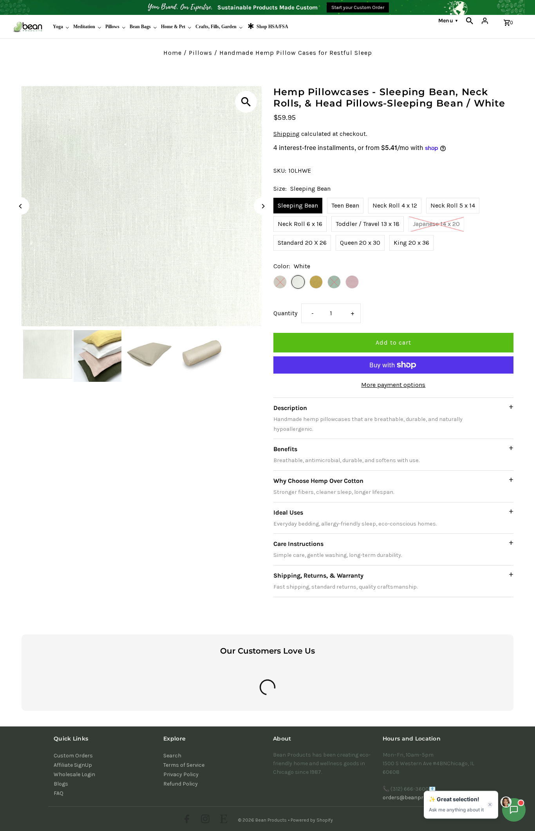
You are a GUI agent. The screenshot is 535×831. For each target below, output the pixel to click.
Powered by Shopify (312, 820)
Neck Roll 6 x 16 (300, 224)
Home (172, 52)
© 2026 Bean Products (263, 820)
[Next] (262, 206)
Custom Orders (73, 755)
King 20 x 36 (411, 242)
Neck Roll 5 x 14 (452, 205)
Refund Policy (180, 783)
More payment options (393, 384)
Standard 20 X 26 (302, 242)
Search (172, 755)
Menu (447, 20)
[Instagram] (204, 820)
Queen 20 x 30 (360, 242)
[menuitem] (61, 27)
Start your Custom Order (357, 7)
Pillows (200, 52)
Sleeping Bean (298, 205)
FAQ (58, 793)
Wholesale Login (74, 774)
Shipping (286, 133)
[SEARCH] (469, 21)
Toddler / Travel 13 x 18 (367, 224)
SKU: (279, 170)
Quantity (285, 313)
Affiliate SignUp (73, 765)
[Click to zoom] (246, 102)
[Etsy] (222, 820)
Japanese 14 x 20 (436, 224)
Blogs (61, 783)
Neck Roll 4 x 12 (394, 205)
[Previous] (20, 206)
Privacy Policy (181, 774)
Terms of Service (183, 765)
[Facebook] (186, 820)
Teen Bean (345, 205)
